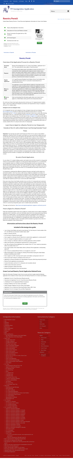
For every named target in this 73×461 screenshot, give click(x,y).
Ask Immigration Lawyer (9, 319)
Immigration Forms (10, 431)
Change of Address (10, 341)
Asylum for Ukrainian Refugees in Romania (15, 418)
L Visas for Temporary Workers (13, 378)
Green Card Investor (10, 351)
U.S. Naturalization (10, 395)
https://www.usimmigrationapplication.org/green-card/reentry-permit (31, 205)
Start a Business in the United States (14, 336)
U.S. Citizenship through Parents (13, 394)
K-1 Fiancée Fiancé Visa (11, 377)
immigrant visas (33, 116)
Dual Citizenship (9, 388)
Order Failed (7, 329)
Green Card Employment (11, 346)
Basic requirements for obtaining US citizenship (15, 438)
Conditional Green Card (11, 342)
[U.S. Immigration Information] (19, 9)
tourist (33, 114)
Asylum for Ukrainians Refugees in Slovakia (15, 427)
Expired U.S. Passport (11, 401)
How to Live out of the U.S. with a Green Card (16, 355)
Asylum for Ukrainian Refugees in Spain (15, 420)
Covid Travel (8, 433)
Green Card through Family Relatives (14, 361)
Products (6, 331)
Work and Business (8, 334)
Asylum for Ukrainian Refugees (13, 367)
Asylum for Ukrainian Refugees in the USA (15, 423)
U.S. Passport (7, 400)
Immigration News (8, 325)
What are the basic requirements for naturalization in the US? (18, 444)
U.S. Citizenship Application (12, 391)
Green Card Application (11, 358)
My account (7, 326)
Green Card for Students (11, 349)
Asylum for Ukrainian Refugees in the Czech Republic (18, 421)
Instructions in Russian (31, 52)
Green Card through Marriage (12, 359)
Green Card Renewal (10, 354)
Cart (5, 321)
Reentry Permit (9, 357)
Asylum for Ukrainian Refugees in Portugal (15, 417)
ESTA (7, 371)
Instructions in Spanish (9, 52)
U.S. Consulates (9, 430)
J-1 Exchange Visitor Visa (11, 384)
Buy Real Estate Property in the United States (16, 335)
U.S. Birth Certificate (10, 390)
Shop (5, 332)
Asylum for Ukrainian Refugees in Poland (15, 415)
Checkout (6, 322)
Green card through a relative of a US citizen (14, 447)
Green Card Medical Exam (12, 352)
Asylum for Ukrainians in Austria (13, 424)
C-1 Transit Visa (9, 369)
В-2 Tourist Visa (9, 382)
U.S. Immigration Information (10, 407)
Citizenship (6, 385)
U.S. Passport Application (11, 405)
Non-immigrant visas (7, 111)
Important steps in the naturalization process (14, 450)
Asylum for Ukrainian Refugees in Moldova (15, 414)
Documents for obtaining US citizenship (13, 440)
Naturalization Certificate (11, 397)
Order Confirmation (8, 328)
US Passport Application (9, 451)
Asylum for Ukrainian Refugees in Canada (15, 410)
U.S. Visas (6, 364)
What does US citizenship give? (11, 446)
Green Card (7, 338)
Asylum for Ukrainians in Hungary (13, 425)
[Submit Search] (54, 1)
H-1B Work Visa (9, 374)
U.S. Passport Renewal (11, 404)
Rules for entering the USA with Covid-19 (16, 437)
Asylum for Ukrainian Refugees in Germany (15, 413)
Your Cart (10, 3)
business (28, 114)
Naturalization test (10, 398)
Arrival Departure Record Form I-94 (14, 365)
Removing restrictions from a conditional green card (16, 448)
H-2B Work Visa (9, 375)
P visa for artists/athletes (11, 379)
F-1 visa (14, 113)
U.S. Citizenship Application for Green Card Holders (17, 392)
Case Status (8, 362)
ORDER (39, 42)
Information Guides (10, 428)
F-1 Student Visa (9, 372)
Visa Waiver (8, 381)
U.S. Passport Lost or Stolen (12, 402)
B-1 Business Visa (10, 368)
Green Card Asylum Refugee (12, 345)
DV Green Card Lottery (11, 344)
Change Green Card (10, 339)
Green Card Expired (10, 348)
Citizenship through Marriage (12, 387)
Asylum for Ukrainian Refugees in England (15, 411)
